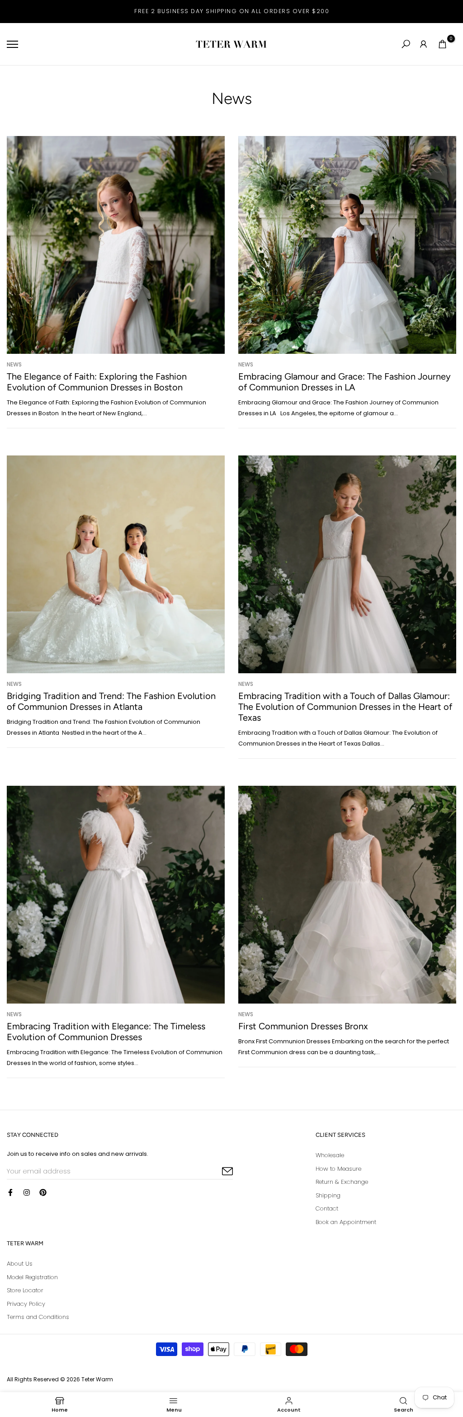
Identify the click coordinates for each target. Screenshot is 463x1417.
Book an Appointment (346, 1222)
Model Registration (32, 1277)
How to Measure (338, 1168)
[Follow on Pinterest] (43, 1192)
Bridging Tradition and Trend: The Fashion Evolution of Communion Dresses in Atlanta (111, 701)
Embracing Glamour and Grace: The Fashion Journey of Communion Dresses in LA (344, 382)
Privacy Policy (26, 1304)
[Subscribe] (217, 1172)
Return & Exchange (342, 1182)
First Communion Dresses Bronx (303, 1026)
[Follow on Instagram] (26, 1192)
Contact (327, 1208)
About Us (20, 1263)
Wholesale (330, 1155)
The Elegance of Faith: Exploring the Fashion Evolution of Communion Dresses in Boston (97, 382)
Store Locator (25, 1290)
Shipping (328, 1195)
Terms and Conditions (38, 1317)
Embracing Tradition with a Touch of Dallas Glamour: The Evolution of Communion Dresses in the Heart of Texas (345, 706)
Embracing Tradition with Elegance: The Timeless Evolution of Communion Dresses (106, 1031)
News (14, 364)
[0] (442, 44)
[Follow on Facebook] (10, 1192)
